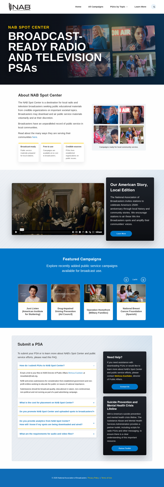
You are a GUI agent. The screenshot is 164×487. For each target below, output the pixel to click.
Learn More (140, 6)
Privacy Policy (93, 478)
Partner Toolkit (125, 448)
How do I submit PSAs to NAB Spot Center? (42, 365)
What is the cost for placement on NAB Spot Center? (47, 402)
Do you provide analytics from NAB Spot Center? (51, 423)
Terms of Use (106, 478)
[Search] (153, 6)
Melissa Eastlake (75, 373)
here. (35, 137)
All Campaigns (95, 6)
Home (78, 6)
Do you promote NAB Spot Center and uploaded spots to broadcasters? (56, 411)
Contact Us (124, 387)
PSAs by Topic (118, 6)
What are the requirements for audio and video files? (47, 434)
